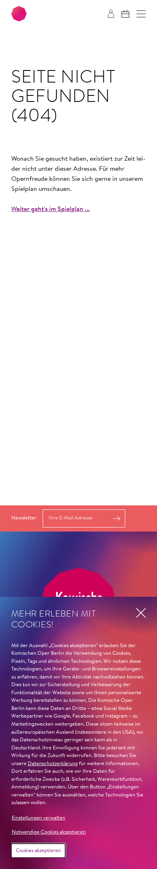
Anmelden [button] (117, 518)
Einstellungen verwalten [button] (38, 818)
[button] (141, 13)
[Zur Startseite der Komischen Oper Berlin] (19, 13)
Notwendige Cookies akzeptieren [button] (49, 832)
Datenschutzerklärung (53, 763)
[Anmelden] (111, 14)
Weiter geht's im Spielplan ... (50, 209)
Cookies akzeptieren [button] (38, 850)
